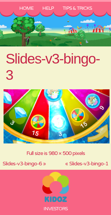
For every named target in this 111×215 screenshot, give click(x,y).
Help (48, 8)
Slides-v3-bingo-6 (22, 163)
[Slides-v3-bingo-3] (57, 142)
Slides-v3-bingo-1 (88, 163)
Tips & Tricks (77, 8)
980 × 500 (60, 153)
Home (26, 8)
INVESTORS (56, 209)
